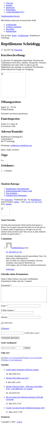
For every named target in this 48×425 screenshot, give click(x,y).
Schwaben (9, 200)
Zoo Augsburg (11, 193)
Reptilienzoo (36, 200)
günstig (8, 204)
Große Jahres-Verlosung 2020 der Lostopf (22, 370)
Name (4, 306)
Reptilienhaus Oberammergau (17, 189)
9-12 (40, 202)
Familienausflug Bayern (10, 16)
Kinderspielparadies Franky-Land (19, 191)
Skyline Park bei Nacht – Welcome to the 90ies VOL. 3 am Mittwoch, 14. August (24, 387)
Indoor (16, 202)
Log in (19, 422)
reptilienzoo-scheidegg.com (21, 145)
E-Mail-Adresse (8, 310)
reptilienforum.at (18, 248)
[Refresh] (5, 328)
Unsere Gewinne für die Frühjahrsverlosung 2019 (25, 408)
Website (4, 317)
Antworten (10, 269)
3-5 (32, 202)
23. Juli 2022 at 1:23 (14, 252)
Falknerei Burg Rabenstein (16, 195)
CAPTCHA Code (31, 333)
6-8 (36, 202)
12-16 (28, 202)
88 (25, 200)
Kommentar (6, 285)
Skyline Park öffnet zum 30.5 (17, 378)
